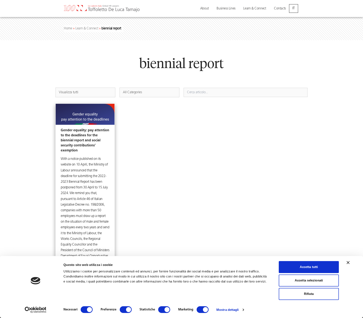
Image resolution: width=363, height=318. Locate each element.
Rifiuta (309, 294)
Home (68, 28)
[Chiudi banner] (348, 262)
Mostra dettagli (227, 309)
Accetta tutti (309, 267)
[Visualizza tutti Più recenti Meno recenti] (85, 92)
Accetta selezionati (309, 280)
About (204, 8)
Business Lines (226, 8)
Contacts (280, 8)
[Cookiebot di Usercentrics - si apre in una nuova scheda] (35, 310)
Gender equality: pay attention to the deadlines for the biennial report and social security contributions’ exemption (85, 140)
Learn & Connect (254, 8)
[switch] (126, 309)
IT (293, 8)
